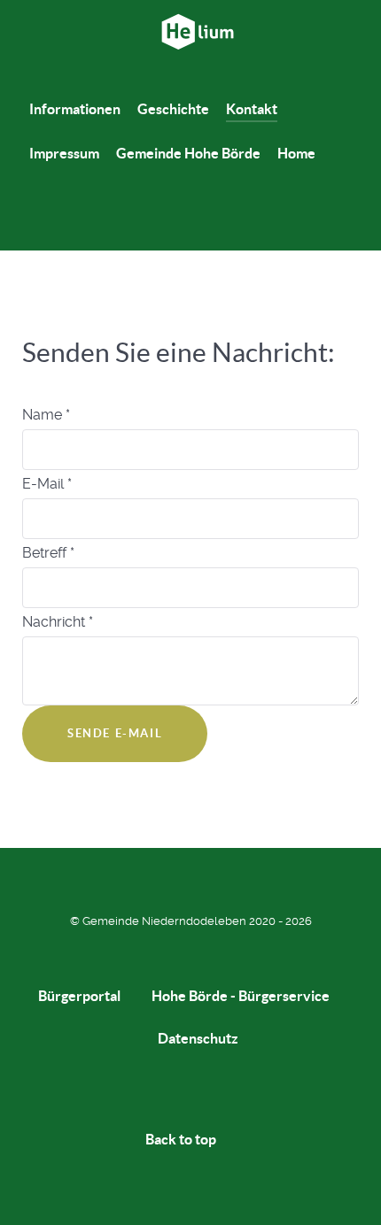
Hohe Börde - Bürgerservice (241, 996)
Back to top (182, 1139)
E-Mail (47, 483)
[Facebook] (175, 219)
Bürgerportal (79, 996)
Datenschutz (198, 1038)
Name (46, 414)
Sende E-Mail (114, 733)
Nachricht (57, 621)
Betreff (48, 552)
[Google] (207, 219)
